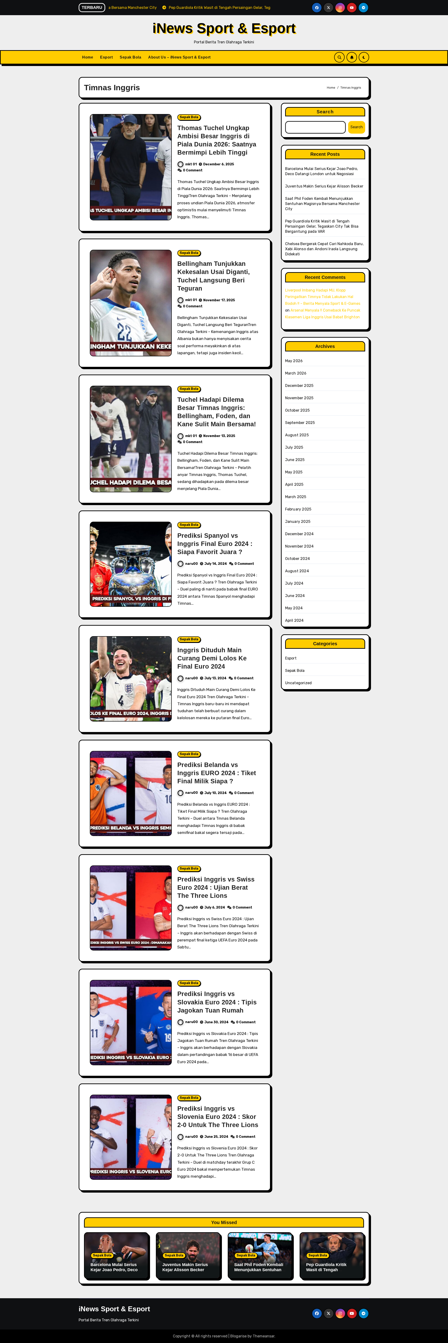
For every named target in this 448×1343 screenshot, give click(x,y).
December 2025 (299, 385)
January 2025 (297, 521)
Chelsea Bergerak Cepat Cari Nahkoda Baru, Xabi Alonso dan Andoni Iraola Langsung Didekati (324, 249)
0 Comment (193, 170)
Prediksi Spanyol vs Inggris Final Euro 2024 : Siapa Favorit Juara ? (214, 543)
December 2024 (299, 534)
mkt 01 (191, 164)
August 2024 (297, 571)
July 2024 (294, 583)
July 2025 (294, 447)
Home (87, 57)
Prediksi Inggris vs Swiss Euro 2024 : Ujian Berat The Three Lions (216, 887)
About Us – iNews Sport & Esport (179, 57)
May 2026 (294, 361)
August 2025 (297, 435)
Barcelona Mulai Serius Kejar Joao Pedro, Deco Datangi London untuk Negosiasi (114, 1272)
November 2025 (299, 398)
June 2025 (295, 460)
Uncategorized (298, 683)
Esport (106, 57)
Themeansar (263, 1336)
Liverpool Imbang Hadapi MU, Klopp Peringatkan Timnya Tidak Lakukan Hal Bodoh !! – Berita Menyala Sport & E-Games (322, 297)
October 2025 (297, 410)
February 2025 (298, 509)
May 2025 (294, 472)
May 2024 (294, 608)
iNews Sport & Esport (224, 28)
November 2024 (299, 546)
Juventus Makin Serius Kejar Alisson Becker (324, 186)
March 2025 (295, 497)
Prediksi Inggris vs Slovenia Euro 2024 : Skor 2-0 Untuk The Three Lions (217, 1116)
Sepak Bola (130, 57)
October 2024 (297, 558)
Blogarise (238, 1336)
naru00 (191, 564)
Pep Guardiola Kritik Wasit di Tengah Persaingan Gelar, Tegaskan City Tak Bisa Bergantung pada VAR (322, 226)
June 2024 (295, 595)
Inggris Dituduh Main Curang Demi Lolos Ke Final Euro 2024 (212, 658)
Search (325, 111)
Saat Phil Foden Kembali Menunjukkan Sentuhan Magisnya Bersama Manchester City (322, 203)
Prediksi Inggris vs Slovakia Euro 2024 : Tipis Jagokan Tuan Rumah (217, 1002)
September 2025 (300, 422)
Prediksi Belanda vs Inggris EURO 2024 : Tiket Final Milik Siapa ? (216, 773)
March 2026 (296, 373)
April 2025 (294, 484)
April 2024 (294, 620)
